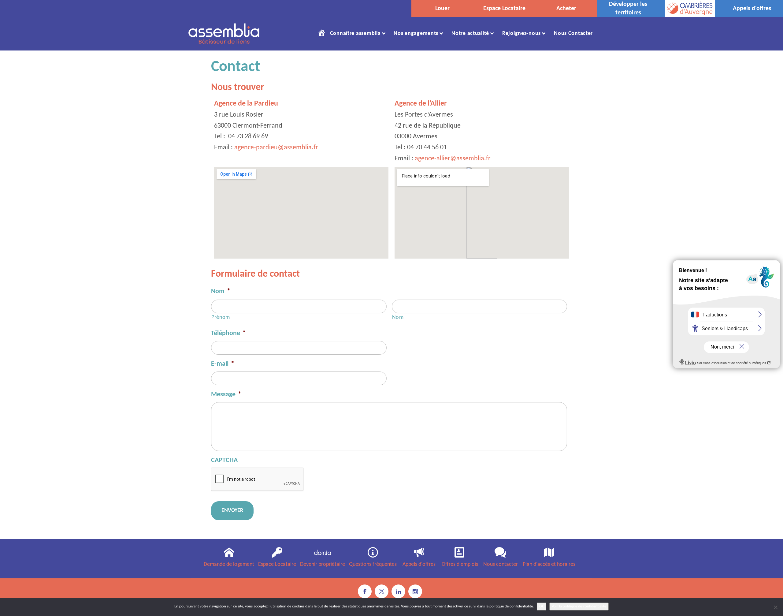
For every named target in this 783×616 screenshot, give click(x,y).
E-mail (222, 364)
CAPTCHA (224, 460)
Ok (541, 606)
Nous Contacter (573, 33)
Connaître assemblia (355, 33)
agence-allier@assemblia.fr (453, 158)
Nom (220, 291)
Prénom (220, 317)
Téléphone (228, 333)
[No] (775, 607)
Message (226, 394)
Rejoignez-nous (521, 33)
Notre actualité (470, 33)
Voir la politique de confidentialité (579, 606)
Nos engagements (416, 33)
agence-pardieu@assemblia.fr (276, 147)
